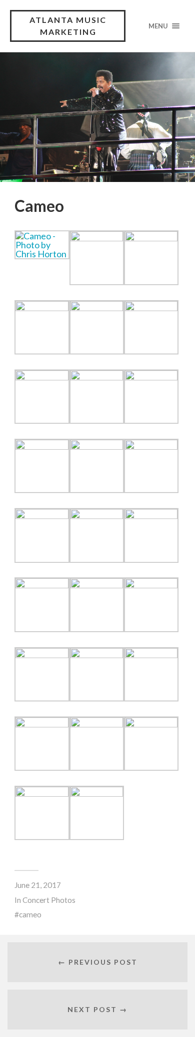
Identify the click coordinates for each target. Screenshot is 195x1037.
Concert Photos (49, 899)
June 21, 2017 (37, 884)
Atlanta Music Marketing (68, 25)
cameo (30, 914)
